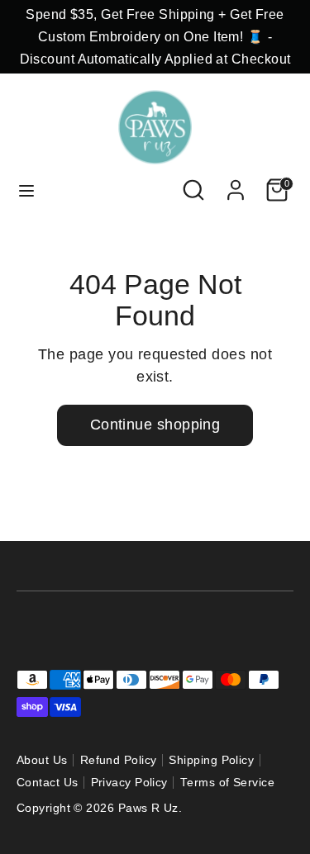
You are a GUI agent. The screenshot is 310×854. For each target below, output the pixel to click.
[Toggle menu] (26, 190)
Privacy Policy (129, 782)
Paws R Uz (148, 808)
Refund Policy (118, 760)
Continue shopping (155, 424)
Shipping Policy (211, 760)
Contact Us (48, 782)
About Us (42, 760)
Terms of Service (227, 782)
